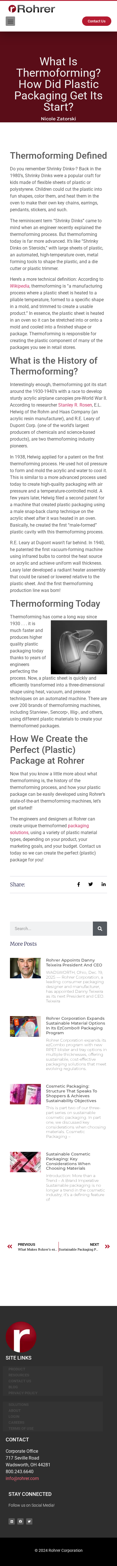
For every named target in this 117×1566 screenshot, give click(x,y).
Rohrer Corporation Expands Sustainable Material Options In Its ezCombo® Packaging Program (75, 1025)
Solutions (19, 1404)
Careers (16, 1422)
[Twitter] (29, 1521)
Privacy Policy (23, 1393)
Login (14, 1416)
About (15, 1410)
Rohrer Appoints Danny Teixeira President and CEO (74, 963)
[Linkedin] (12, 1521)
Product (17, 1369)
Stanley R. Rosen (75, 405)
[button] (10, 21)
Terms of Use (21, 1428)
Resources (19, 1375)
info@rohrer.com (22, 1478)
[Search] (100, 929)
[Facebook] (20, 1521)
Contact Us (20, 1381)
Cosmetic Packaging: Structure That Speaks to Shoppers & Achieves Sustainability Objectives (71, 1093)
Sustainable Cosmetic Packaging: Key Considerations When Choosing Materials (68, 1161)
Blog (13, 1387)
